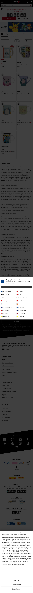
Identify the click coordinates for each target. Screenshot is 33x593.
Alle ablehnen (16, 584)
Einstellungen (16, 589)
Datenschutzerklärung (19, 564)
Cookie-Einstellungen (24, 561)
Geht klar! (16, 580)
